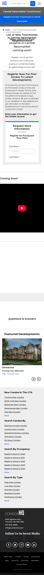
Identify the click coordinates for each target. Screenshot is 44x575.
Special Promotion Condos (16, 433)
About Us (14, 560)
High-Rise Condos (12, 482)
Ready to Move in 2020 (14, 454)
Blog (7, 560)
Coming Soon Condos (14, 429)
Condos (18, 556)
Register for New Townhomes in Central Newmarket (22, 19)
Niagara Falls (13, 374)
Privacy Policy (22, 564)
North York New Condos (15, 401)
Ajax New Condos (12, 412)
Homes (25, 556)
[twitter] (15, 544)
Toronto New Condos (14, 397)
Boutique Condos (12, 493)
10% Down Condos (12, 437)
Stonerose (8, 367)
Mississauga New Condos (16, 408)
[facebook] (8, 544)
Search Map (8, 556)
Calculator (24, 560)
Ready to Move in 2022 (14, 461)
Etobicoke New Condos (15, 405)
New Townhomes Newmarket (25, 30)
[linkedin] (34, 544)
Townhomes (35, 556)
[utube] (27, 544)
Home (7, 30)
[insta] (21, 544)
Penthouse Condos (13, 497)
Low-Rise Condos (12, 486)
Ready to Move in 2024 (14, 469)
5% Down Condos (12, 440)
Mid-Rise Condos (12, 490)
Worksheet (35, 560)
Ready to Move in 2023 (14, 465)
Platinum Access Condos (15, 426)
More (6, 416)
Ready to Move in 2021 (14, 458)
